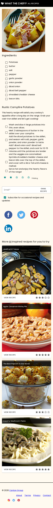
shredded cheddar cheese (22, 94)
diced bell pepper (17, 90)
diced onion (14, 86)
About (19, 495)
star (4, 177)
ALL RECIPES (33, 3)
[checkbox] (26, 62)
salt (11, 70)
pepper (12, 74)
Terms (28, 495)
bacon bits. (14, 98)
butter (12, 66)
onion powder (15, 82)
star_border (16, 177)
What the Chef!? (16, 3)
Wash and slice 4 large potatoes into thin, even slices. (27, 126)
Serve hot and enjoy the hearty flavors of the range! (28, 170)
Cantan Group (16, 490)
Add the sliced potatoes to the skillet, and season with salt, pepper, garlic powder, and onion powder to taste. (27, 139)
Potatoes (13, 62)
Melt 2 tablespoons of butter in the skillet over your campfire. (26, 132)
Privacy (36, 495)
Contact (47, 495)
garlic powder (16, 78)
